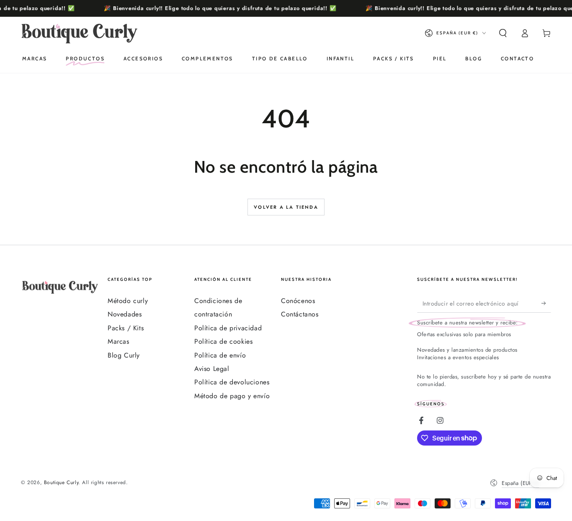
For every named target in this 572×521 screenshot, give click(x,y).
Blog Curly (124, 355)
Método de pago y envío (232, 396)
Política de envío (220, 355)
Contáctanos (300, 314)
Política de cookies (223, 341)
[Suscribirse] (546, 303)
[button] (503, 33)
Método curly (128, 301)
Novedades (125, 314)
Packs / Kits (126, 328)
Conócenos (298, 301)
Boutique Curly (61, 482)
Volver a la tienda (286, 207)
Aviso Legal (211, 368)
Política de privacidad (228, 328)
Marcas (118, 341)
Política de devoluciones (231, 382)
